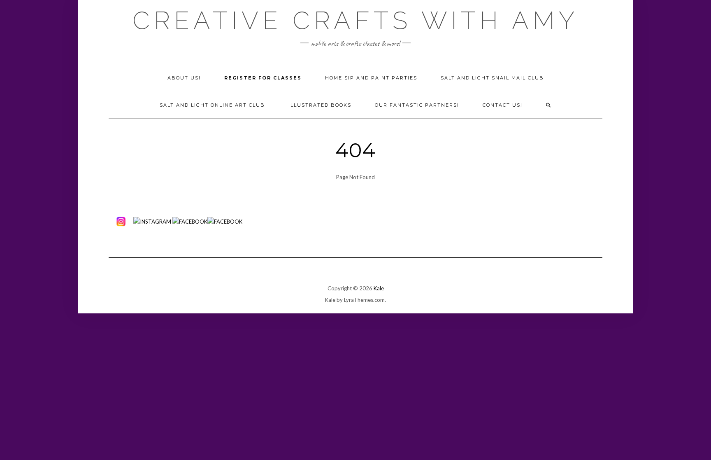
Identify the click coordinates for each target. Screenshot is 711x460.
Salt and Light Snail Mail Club (492, 78)
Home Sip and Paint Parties (371, 78)
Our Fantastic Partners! (417, 105)
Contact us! (503, 105)
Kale (379, 288)
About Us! (184, 78)
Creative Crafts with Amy (355, 20)
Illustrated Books (319, 105)
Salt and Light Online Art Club (212, 105)
